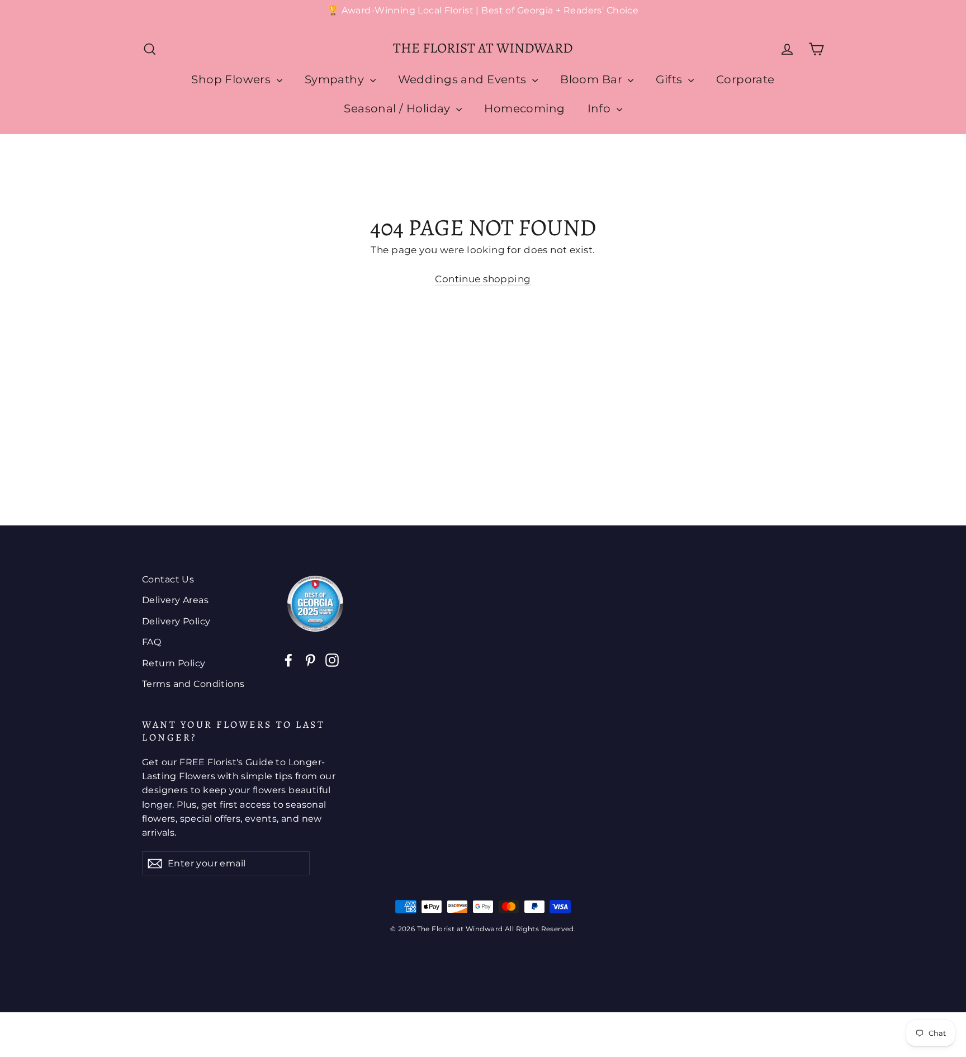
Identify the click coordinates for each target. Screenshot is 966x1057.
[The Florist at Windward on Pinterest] (310, 659)
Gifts (670, 79)
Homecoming (524, 108)
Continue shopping (483, 279)
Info (601, 108)
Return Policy (174, 663)
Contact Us (168, 579)
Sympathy (336, 79)
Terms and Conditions (193, 684)
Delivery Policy (176, 621)
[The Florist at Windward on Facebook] (288, 659)
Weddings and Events (464, 79)
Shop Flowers (232, 79)
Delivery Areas (175, 600)
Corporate (745, 79)
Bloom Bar (592, 79)
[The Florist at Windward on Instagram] (332, 659)
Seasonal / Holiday (398, 108)
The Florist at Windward (483, 48)
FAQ (151, 642)
